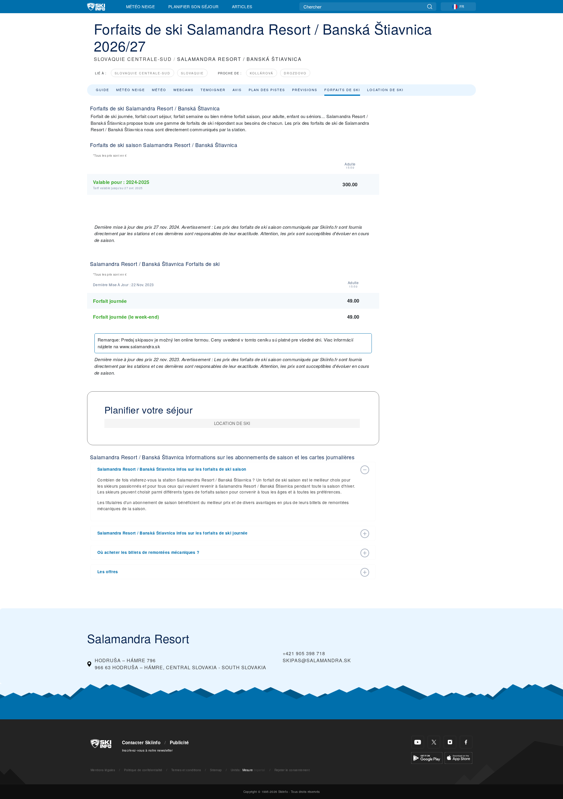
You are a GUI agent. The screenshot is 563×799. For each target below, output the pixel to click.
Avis (237, 89)
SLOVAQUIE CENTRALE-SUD (133, 59)
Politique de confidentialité (143, 770)
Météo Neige (140, 6)
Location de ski (385, 89)
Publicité (179, 742)
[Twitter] (434, 742)
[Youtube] (417, 742)
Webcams (183, 89)
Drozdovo (295, 73)
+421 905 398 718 (304, 653)
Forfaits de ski (342, 89)
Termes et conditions (186, 770)
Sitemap (216, 770)
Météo (159, 89)
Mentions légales (103, 770)
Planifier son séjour (193, 6)
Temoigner (213, 89)
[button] (227, 469)
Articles (242, 6)
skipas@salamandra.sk (317, 660)
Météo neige (130, 89)
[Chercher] (429, 6)
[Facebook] (466, 742)
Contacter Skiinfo (141, 742)
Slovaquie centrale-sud (142, 73)
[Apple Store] (458, 757)
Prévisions (304, 89)
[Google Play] (426, 757)
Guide (102, 89)
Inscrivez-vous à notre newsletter (147, 750)
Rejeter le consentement (292, 770)
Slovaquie (192, 73)
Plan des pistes (267, 89)
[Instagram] (450, 742)
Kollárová (261, 73)
